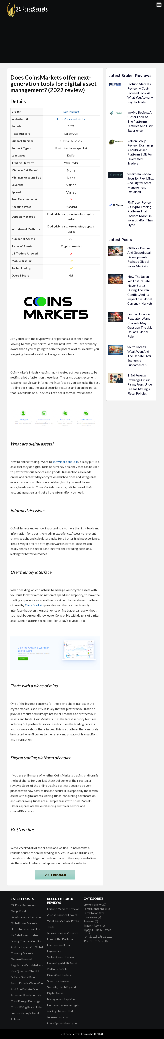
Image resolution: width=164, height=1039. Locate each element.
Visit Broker (55, 874)
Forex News (91, 913)
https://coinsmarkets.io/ (71, 119)
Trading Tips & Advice (97, 929)
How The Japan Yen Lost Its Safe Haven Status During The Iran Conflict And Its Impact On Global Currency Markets (140, 290)
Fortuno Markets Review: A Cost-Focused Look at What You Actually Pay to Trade (140, 93)
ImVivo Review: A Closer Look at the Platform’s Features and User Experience (140, 121)
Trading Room (92, 925)
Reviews (89, 921)
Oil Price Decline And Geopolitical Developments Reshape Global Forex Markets (139, 257)
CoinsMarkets (71, 111)
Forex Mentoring (94, 908)
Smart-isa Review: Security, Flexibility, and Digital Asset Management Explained (140, 183)
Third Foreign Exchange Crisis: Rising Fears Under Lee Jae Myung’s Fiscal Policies (140, 384)
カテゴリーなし (93, 940)
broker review (92, 904)
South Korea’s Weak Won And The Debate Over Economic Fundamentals (139, 356)
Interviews (90, 917)
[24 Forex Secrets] (27, 16)
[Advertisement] (108, 31)
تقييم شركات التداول (101, 936)
